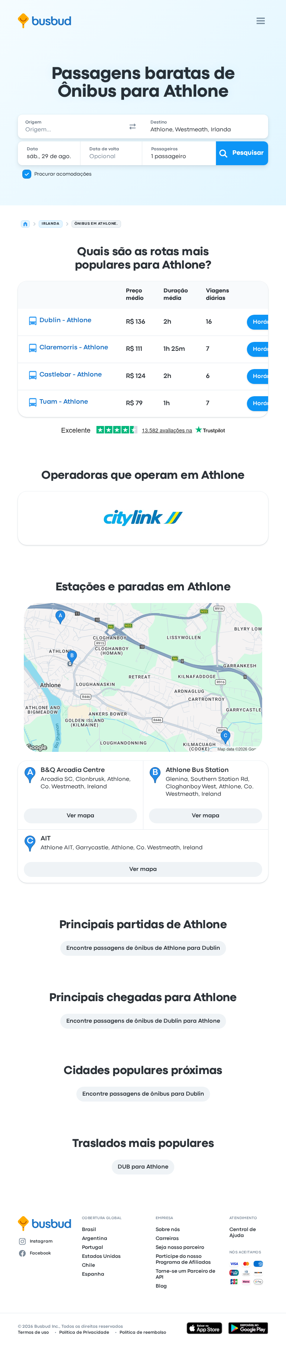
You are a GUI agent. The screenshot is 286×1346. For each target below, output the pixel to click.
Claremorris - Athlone (73, 347)
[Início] (25, 224)
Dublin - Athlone (65, 320)
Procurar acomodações (63, 174)
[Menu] (260, 20)
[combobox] (70, 126)
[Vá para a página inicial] (44, 20)
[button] (133, 126)
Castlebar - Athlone (70, 375)
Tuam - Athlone (63, 402)
